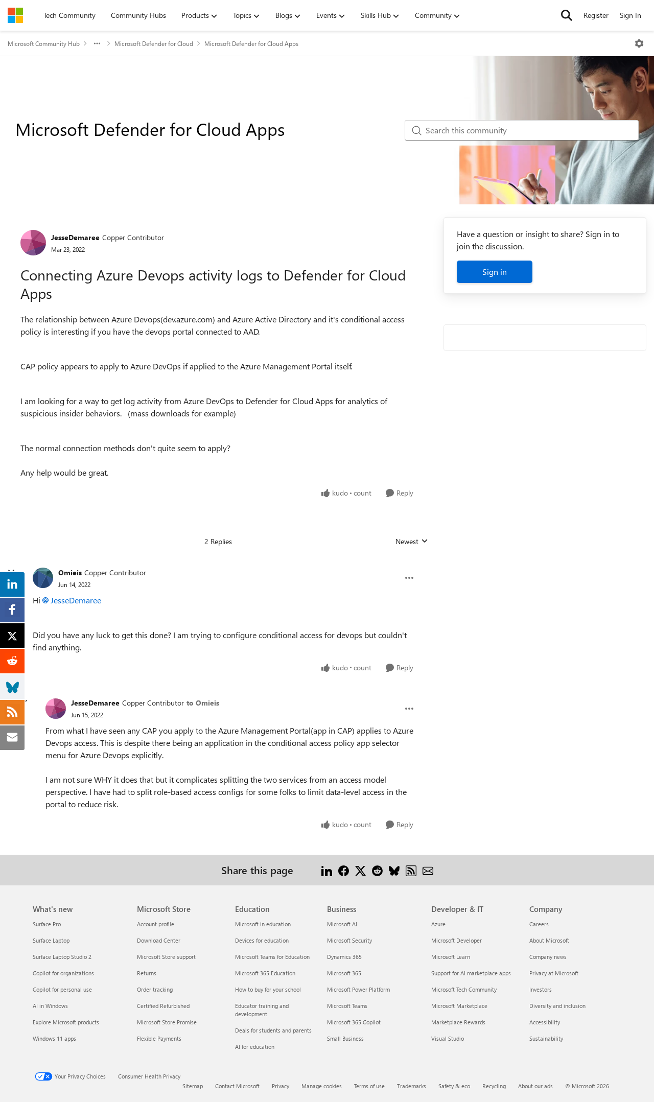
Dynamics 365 (344, 956)
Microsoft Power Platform (358, 989)
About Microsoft (549, 940)
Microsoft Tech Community (464, 989)
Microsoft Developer (456, 940)
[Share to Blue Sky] (394, 869)
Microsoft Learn (450, 956)
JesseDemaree (75, 237)
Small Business (345, 1038)
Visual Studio (447, 1038)
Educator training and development (262, 1010)
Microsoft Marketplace (459, 1006)
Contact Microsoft (237, 1086)
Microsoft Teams (347, 1006)
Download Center (158, 940)
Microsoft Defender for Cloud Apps (251, 43)
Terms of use (369, 1086)
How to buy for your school (268, 989)
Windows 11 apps (54, 1038)
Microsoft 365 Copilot (354, 1022)
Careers (539, 924)
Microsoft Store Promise (167, 1022)
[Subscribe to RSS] (411, 869)
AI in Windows (50, 1006)
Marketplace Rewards (458, 1022)
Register (596, 15)
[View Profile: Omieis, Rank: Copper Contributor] (43, 578)
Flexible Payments (159, 1038)
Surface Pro (47, 924)
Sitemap (192, 1086)
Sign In (630, 15)
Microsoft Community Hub (44, 43)
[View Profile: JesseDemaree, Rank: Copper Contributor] (33, 242)
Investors (540, 989)
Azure (438, 924)
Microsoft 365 (344, 973)
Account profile (155, 924)
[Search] (566, 15)
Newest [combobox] (411, 541)
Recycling (494, 1086)
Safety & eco (454, 1086)
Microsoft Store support (166, 956)
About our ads (535, 1086)
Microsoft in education (263, 924)
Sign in (494, 271)
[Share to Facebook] (343, 869)
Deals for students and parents (273, 1030)
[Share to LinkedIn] (326, 869)
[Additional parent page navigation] (97, 43)
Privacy (280, 1086)
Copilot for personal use (62, 989)
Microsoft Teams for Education (272, 956)
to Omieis (202, 703)
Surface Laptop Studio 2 (62, 956)
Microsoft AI (342, 924)
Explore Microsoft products (66, 1022)
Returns (146, 973)
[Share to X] (360, 869)
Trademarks (411, 1086)
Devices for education (262, 940)
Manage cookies (321, 1086)
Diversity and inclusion (557, 1006)
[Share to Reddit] (377, 869)
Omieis (70, 572)
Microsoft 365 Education (265, 973)
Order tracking (155, 989)
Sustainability (546, 1038)
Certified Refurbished (163, 1006)
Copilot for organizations (63, 973)
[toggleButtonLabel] (639, 43)
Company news (548, 956)
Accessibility (544, 1022)
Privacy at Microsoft (553, 973)
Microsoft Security (349, 940)
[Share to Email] (428, 869)
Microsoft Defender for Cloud (153, 43)
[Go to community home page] (15, 15)
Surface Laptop (51, 940)
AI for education (254, 1046)
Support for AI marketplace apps (471, 973)
